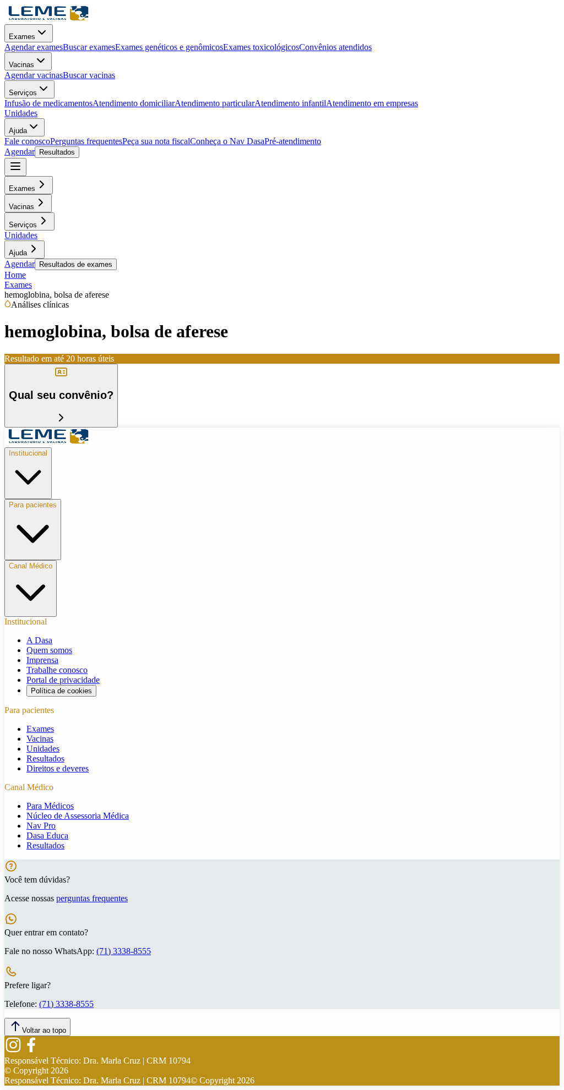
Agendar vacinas (33, 75)
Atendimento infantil (290, 103)
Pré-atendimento (292, 141)
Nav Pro (41, 825)
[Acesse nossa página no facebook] (31, 1050)
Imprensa (42, 660)
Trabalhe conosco (57, 670)
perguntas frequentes (92, 898)
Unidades (20, 113)
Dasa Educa (47, 835)
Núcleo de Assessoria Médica (77, 815)
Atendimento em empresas (372, 103)
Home (15, 275)
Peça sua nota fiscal (156, 141)
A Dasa (39, 640)
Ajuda (18, 131)
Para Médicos (50, 805)
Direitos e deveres (57, 768)
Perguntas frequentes (86, 141)
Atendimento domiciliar (134, 103)
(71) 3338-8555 (123, 951)
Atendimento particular (214, 103)
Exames (22, 36)
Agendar (19, 151)
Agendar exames (33, 47)
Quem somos (49, 650)
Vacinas (21, 65)
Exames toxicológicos (261, 47)
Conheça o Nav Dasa (227, 141)
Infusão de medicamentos (48, 103)
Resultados (57, 152)
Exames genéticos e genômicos (169, 47)
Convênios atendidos (335, 47)
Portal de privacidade (63, 679)
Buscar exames (89, 47)
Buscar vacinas (89, 75)
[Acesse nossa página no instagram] (13, 1050)
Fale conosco (27, 141)
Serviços (23, 93)
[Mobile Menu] (15, 167)
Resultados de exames (75, 264)
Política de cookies (61, 691)
